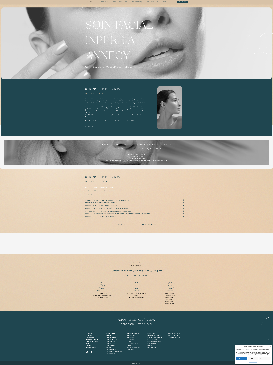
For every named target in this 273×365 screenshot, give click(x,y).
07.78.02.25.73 (103, 293)
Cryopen (149, 345)
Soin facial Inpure (173, 335)
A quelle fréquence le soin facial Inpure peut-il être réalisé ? (108, 211)
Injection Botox (131, 335)
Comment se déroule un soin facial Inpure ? (101, 203)
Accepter (241, 358)
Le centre (113, 1)
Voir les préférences (265, 358)
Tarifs (165, 1)
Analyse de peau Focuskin (134, 347)
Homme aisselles (111, 349)
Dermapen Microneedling (154, 335)
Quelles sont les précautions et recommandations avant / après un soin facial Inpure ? (118, 214)
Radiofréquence (151, 333)
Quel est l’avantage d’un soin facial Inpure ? (101, 205)
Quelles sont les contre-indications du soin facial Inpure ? (107, 200)
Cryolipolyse (130, 349)
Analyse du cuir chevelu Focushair (156, 337)
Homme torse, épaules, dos (114, 351)
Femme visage (110, 345)
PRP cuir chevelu (152, 339)
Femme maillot (110, 343)
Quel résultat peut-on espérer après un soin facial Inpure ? (107, 208)
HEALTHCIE (138, 363)
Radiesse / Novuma (132, 343)
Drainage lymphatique (174, 337)
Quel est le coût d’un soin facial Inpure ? (100, 216)
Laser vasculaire (151, 343)
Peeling (129, 345)
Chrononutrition (151, 347)
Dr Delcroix (104, 1)
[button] (270, 346)
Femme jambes (110, 341)
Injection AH (130, 337)
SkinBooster (130, 339)
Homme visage (110, 353)
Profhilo (129, 341)
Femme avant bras (111, 339)
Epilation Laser (123, 1)
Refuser (253, 358)
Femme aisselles (111, 337)
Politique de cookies (253, 362)
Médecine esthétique (137, 1)
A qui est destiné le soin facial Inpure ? (99, 187)
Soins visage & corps (153, 1)
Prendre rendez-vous (102, 297)
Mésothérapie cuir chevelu (154, 341)
